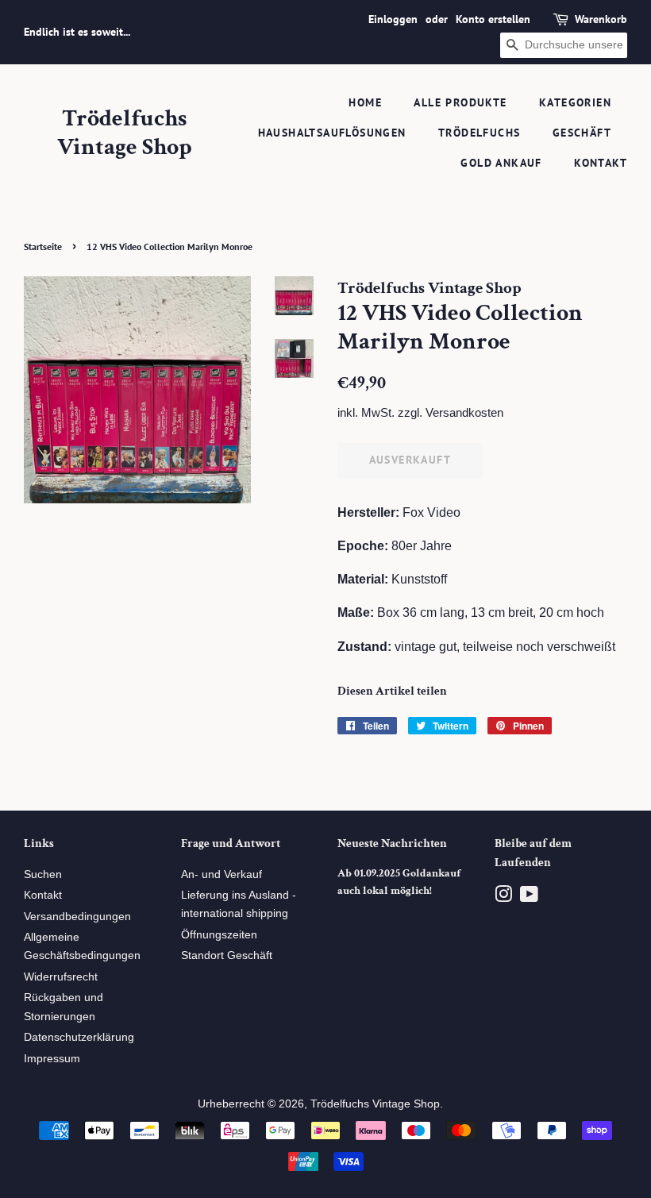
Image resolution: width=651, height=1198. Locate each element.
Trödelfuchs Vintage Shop (124, 133)
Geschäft (582, 132)
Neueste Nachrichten (392, 843)
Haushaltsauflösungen (332, 132)
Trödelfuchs (479, 132)
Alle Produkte (460, 102)
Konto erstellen (493, 19)
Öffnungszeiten (219, 935)
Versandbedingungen (77, 917)
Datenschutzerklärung (79, 1037)
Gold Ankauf (500, 163)
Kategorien (575, 102)
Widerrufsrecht (61, 977)
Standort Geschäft (226, 955)
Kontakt (600, 163)
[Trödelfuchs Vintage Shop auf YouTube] (529, 897)
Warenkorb (601, 19)
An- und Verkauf (221, 874)
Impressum (52, 1059)
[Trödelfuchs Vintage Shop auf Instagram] (503, 897)
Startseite (43, 246)
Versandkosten (464, 412)
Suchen (43, 874)
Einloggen (393, 19)
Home (365, 102)
